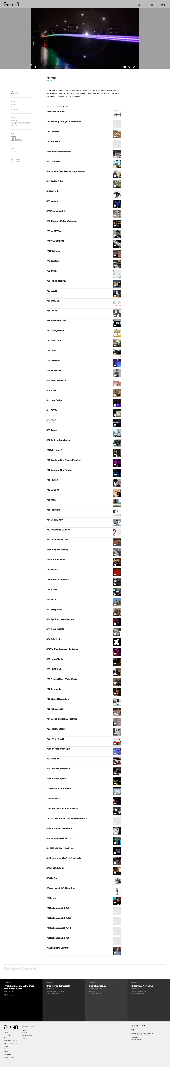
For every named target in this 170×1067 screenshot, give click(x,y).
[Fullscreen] (134, 67)
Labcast (13, 151)
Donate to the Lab (136, 1039)
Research (6, 1032)
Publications (25, 1033)
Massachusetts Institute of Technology (142, 1033)
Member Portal (8, 1054)
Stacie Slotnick (16, 92)
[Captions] (124, 67)
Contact (24, 1038)
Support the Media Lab (10, 1040)
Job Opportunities (27, 1036)
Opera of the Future (10, 996)
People (6, 1046)
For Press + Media (9, 1057)
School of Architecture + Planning (140, 1035)
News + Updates (8, 1035)
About (5, 1038)
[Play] (36, 67)
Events (6, 1049)
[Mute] (41, 67)
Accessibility (135, 1038)
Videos (6, 1052)
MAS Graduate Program (11, 1043)
